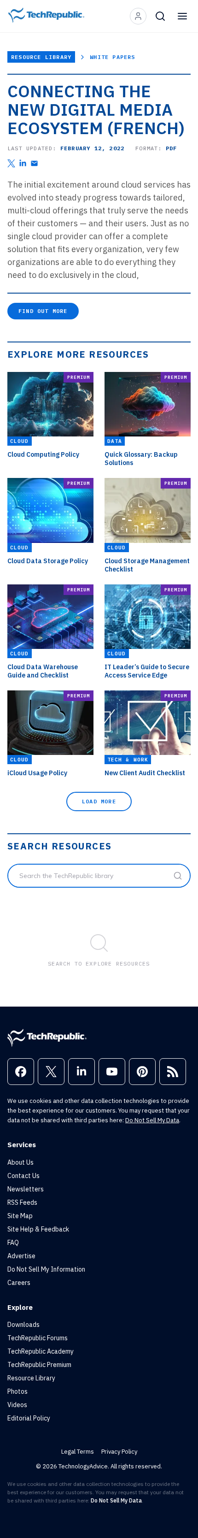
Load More (99, 801)
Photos (17, 1391)
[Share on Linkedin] (23, 163)
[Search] (160, 16)
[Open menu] (182, 16)
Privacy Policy (119, 1452)
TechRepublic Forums (37, 1338)
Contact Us (23, 1176)
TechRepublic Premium (39, 1365)
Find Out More (43, 310)
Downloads (23, 1324)
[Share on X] (11, 163)
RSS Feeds (22, 1202)
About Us (20, 1162)
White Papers (112, 56)
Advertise (21, 1256)
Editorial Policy (28, 1418)
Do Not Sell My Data (152, 1120)
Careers (18, 1283)
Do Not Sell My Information (46, 1269)
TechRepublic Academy (40, 1351)
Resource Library (41, 56)
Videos (17, 1405)
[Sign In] (138, 16)
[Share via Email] (34, 163)
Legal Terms (77, 1452)
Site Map (20, 1216)
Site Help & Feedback (38, 1229)
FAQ (13, 1242)
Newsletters (25, 1189)
